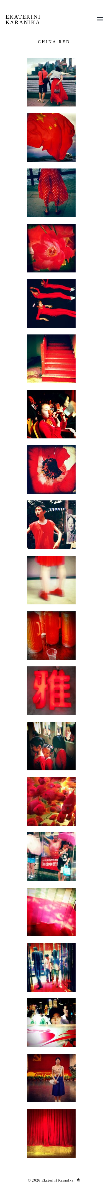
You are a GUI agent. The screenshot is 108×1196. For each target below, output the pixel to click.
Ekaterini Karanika (23, 19)
